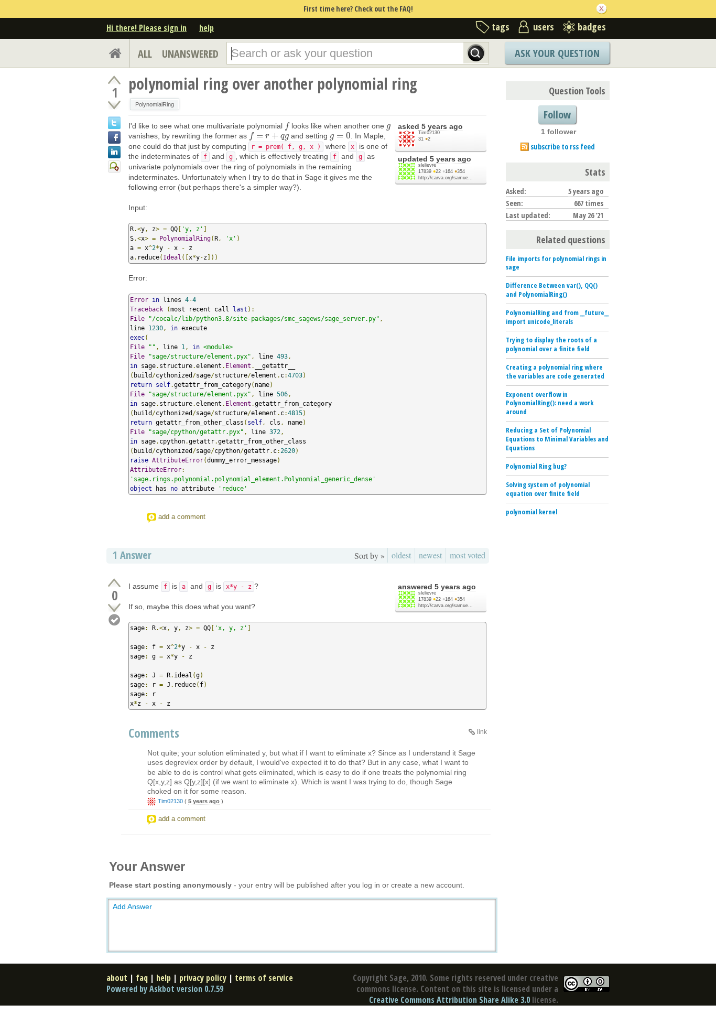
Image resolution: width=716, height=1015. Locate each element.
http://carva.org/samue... (445, 177)
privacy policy (202, 978)
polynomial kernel (531, 511)
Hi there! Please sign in (146, 28)
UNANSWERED (190, 54)
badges (592, 26)
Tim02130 (429, 132)
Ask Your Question (557, 53)
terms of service (264, 978)
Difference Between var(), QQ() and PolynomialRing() (552, 289)
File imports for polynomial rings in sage (556, 263)
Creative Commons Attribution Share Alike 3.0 (449, 1000)
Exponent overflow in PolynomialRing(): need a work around (549, 403)
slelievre (427, 165)
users (543, 26)
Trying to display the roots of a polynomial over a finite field (551, 344)
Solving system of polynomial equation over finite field (548, 489)
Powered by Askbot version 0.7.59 (164, 989)
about (116, 978)
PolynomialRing (154, 104)
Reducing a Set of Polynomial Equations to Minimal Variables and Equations (557, 438)
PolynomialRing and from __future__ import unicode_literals (557, 317)
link (482, 732)
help (206, 28)
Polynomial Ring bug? (536, 466)
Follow (557, 114)
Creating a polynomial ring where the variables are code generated (555, 371)
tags (500, 26)
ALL (145, 54)
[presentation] (287, 126)
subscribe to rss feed (562, 147)
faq (142, 978)
